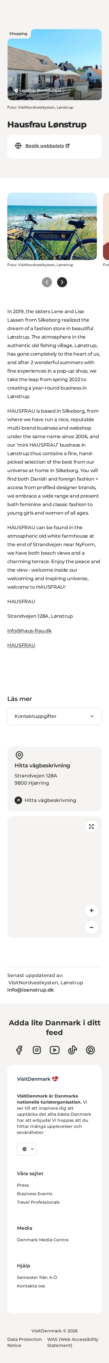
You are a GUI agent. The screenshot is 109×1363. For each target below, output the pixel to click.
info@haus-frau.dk (29, 631)
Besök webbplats (44, 145)
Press (23, 1185)
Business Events (34, 1193)
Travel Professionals (38, 1202)
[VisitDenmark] (37, 1079)
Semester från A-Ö (37, 1277)
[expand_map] (91, 826)
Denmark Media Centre (43, 1240)
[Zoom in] (91, 910)
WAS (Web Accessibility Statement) (72, 1342)
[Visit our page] (36, 1050)
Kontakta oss (31, 1286)
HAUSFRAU (21, 645)
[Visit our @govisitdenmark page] (72, 1050)
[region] (54, 877)
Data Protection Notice (24, 1342)
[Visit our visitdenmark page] (54, 1050)
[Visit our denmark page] (19, 1050)
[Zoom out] (91, 927)
